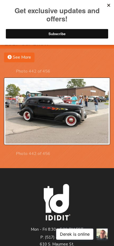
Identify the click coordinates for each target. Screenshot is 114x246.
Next (55, 71)
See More (21, 57)
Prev (11, 71)
